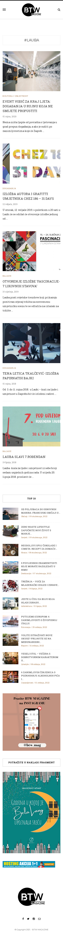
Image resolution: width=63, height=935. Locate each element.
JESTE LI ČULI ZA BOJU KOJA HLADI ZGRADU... (38, 600)
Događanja (9, 188)
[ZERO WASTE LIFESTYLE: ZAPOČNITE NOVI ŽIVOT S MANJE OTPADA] (10, 531)
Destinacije (26, 573)
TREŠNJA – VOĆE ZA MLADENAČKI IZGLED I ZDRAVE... (40, 583)
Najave (7, 276)
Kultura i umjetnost (15, 96)
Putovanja (25, 627)
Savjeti (24, 537)
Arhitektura (26, 606)
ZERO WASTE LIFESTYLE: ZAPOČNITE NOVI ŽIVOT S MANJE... (36, 530)
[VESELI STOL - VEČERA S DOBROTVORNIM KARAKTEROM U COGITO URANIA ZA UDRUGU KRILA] (10, 658)
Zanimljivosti (27, 682)
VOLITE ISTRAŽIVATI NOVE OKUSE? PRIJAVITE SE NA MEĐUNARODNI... (36, 639)
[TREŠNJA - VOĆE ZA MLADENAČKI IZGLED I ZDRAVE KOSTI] (10, 585)
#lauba (31, 40)
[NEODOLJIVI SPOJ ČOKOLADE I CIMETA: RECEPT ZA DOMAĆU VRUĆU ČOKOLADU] (10, 549)
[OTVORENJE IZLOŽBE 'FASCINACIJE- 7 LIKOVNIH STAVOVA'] (31, 250)
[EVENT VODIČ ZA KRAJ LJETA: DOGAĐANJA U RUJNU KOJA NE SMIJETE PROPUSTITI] (31, 70)
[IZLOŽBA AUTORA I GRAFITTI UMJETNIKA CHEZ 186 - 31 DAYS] (31, 163)
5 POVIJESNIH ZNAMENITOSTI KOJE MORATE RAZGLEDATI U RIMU (39, 566)
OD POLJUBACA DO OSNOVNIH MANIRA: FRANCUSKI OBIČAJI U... (40, 511)
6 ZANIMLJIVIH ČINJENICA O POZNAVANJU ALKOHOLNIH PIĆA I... (40, 676)
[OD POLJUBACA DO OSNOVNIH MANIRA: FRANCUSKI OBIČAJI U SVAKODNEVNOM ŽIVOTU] (10, 513)
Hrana (24, 552)
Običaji (24, 516)
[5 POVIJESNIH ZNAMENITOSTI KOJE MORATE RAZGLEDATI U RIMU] (10, 567)
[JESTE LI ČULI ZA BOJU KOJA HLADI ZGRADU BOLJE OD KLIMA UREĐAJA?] (10, 603)
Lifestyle (25, 664)
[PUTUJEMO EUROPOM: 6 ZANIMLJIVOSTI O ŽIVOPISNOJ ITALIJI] (10, 621)
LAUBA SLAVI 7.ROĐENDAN (24, 457)
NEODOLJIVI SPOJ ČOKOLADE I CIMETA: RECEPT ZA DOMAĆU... (39, 547)
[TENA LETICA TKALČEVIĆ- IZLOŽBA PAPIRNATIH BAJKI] (31, 343)
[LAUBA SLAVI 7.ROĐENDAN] (31, 426)
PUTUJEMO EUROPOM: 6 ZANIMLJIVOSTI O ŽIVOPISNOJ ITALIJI (39, 620)
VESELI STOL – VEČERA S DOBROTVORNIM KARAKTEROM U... (39, 657)
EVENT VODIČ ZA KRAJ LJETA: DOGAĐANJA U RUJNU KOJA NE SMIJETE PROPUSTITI (28, 106)
